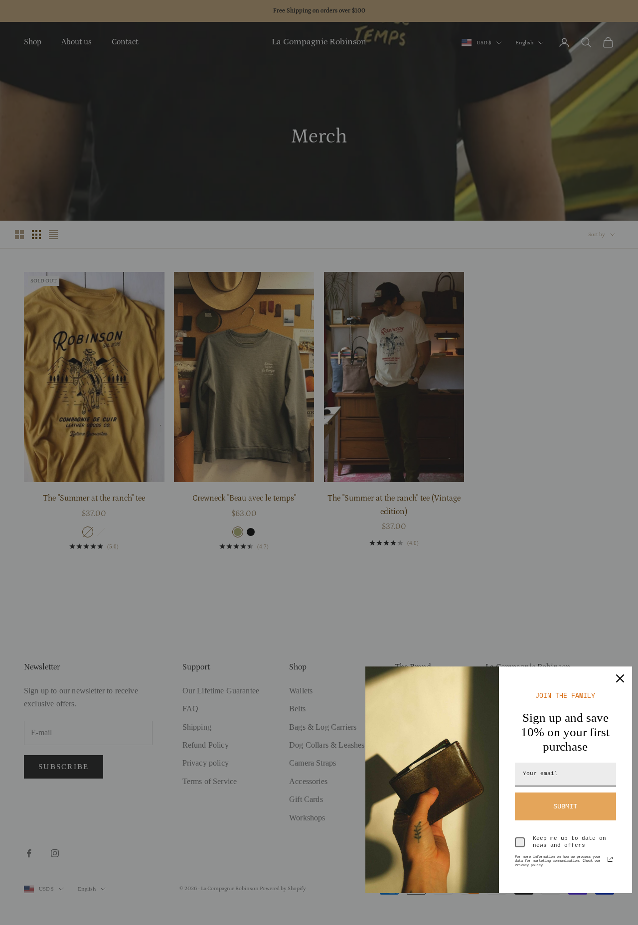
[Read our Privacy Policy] (610, 859)
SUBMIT (565, 806)
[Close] (620, 678)
